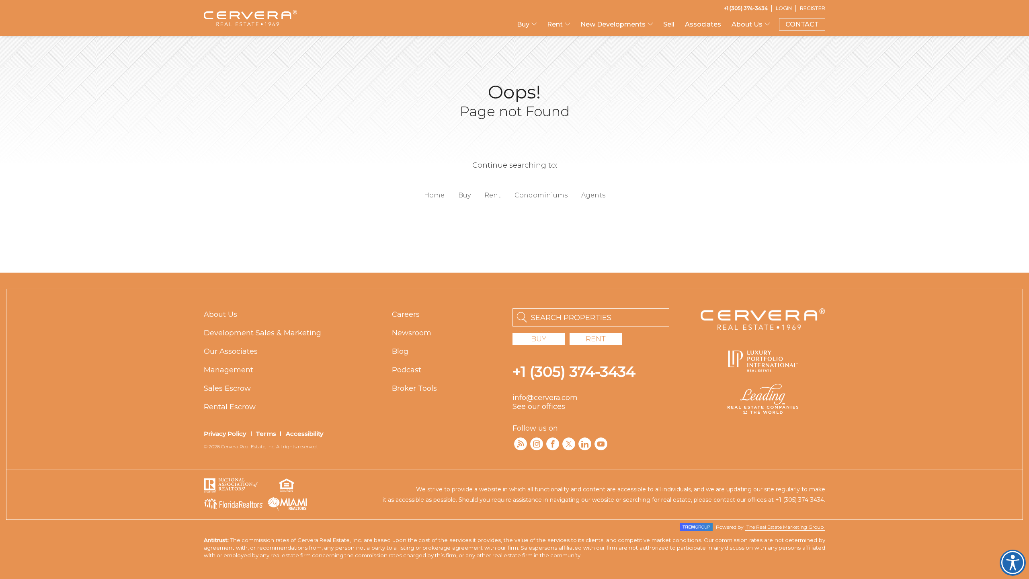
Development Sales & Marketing (262, 333)
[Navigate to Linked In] (584, 443)
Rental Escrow (230, 406)
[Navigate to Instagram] (536, 443)
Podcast (406, 369)
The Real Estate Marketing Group (785, 527)
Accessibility (304, 433)
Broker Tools (414, 388)
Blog (400, 351)
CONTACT (802, 24)
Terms (266, 433)
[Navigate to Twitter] (568, 443)
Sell (668, 24)
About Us (220, 314)
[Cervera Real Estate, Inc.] (250, 18)
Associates (703, 24)
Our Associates (231, 351)
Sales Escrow (227, 388)
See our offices (538, 406)
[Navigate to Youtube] (600, 443)
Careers (406, 314)
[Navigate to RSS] (520, 443)
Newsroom (411, 333)
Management (228, 369)
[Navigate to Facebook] (552, 443)
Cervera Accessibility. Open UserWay (1013, 563)
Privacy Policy (225, 433)
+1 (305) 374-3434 (573, 371)
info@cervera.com (545, 397)
